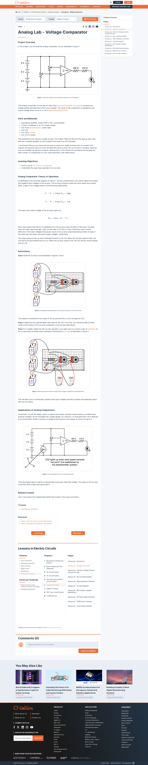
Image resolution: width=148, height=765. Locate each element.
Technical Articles (127, 740)
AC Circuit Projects (51, 576)
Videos (60, 7)
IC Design (57, 730)
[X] (18, 727)
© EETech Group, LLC (20, 763)
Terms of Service (115, 763)
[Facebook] (14, 727)
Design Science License (54, 627)
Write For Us (20, 718)
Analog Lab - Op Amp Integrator (78, 586)
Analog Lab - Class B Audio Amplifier (80, 606)
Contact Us (36, 718)
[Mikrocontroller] (81, 758)
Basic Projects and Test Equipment (53, 567)
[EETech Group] (19, 758)
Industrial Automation (91, 727)
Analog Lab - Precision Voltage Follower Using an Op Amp (81, 571)
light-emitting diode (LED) (57, 110)
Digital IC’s (57, 720)
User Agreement (127, 763)
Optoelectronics (59, 734)
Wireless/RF (57, 751)
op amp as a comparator (42, 165)
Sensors (56, 746)
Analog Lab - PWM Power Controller (80, 601)
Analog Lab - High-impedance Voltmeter (81, 581)
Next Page (77, 533)
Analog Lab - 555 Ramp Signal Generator (81, 597)
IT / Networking (90, 732)
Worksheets (125, 747)
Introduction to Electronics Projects (53, 562)
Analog (56, 713)
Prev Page (39, 533)
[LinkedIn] (22, 727)
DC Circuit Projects (51, 572)
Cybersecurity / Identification (94, 722)
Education (40, 7)
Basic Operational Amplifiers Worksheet (36, 524)
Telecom (88, 746)
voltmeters (92, 329)
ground (66, 331)
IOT (86, 730)
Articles (19, 7)
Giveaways (85, 7)
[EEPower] (51, 758)
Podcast (96, 7)
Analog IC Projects (51, 585)
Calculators (125, 711)
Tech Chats (125, 735)
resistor (33, 132)
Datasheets (71, 7)
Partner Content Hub (121, 7)
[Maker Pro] (63, 758)
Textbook (124, 742)
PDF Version (91, 19)
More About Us (21, 714)
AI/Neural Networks (91, 710)
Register (38, 738)
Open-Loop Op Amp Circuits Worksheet (36, 521)
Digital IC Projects (51, 589)
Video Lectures (126, 744)
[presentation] (58, 193)
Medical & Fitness (90, 737)
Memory (56, 732)
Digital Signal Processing (93, 725)
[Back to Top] (133, 763)
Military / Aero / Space (92, 739)
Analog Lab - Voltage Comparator (79, 566)
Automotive (88, 715)
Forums (29, 7)
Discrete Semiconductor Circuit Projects (53, 580)
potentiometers (35, 128)
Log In (118, 2)
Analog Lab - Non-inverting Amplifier (80, 577)
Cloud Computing (90, 718)
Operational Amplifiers (29, 509)
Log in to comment (88, 651)
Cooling (56, 718)
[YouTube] (31, 727)
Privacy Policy (105, 763)
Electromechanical (60, 725)
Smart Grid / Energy (91, 744)
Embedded (57, 727)
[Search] (111, 2)
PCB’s (55, 739)
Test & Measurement (60, 749)
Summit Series (125, 732)
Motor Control (89, 742)
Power (56, 742)
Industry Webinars (127, 720)
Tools (51, 7)
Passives (56, 737)
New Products (125, 723)
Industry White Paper (84, 697)
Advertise (35, 714)
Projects (124, 730)
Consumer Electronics (92, 720)
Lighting (87, 734)
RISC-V (56, 744)
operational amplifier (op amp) (68, 106)
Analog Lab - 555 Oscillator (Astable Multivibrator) (80, 591)
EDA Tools (57, 722)
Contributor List (50, 596)
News (123, 725)
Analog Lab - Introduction (76, 561)
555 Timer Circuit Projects (54, 592)
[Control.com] (36, 758)
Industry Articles (53, 697)
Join (128, 2)
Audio (87, 713)
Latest (56, 710)
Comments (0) (28, 638)
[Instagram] (27, 727)
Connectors (57, 715)
